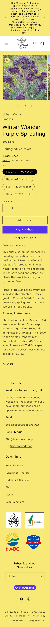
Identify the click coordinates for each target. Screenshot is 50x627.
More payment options (25, 237)
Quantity (7, 201)
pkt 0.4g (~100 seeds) (20, 171)
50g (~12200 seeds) (18, 186)
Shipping (6, 160)
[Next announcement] (44, 18)
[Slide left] (18, 106)
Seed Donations (15, 502)
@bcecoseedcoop (22, 439)
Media (9, 494)
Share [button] (9, 363)
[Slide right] (32, 106)
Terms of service (17, 621)
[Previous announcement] (5, 18)
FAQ (8, 487)
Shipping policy (36, 621)
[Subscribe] (40, 576)
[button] (6, 43)
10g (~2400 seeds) (17, 179)
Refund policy (22, 616)
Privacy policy (38, 616)
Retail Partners (14, 465)
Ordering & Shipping (18, 480)
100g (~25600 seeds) (21, 195)
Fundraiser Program (17, 472)
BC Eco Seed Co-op (23, 612)
